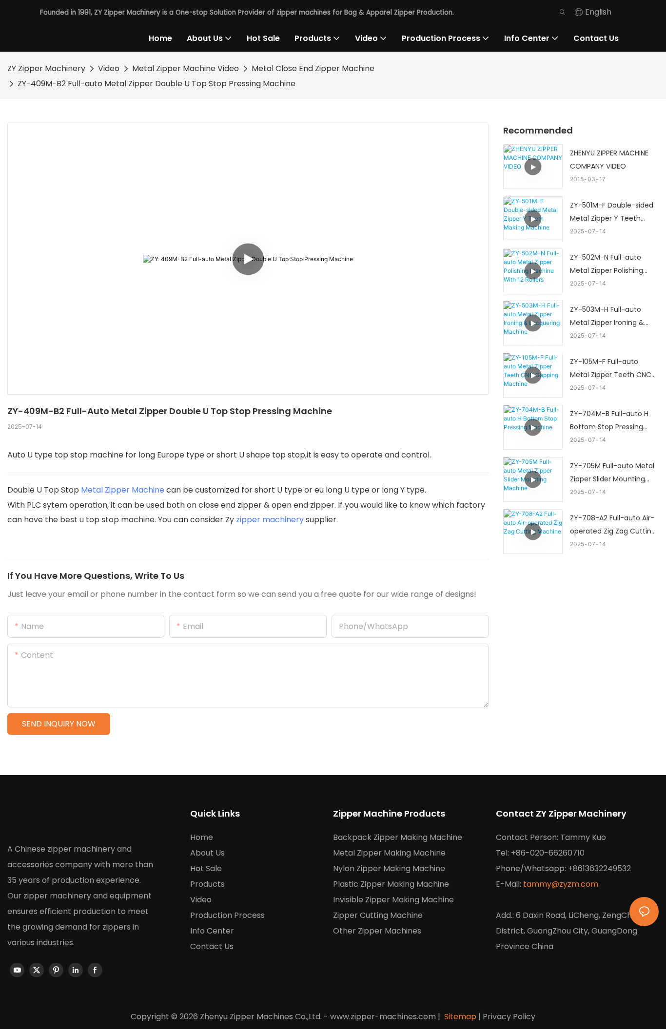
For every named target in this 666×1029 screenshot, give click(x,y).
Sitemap (459, 1016)
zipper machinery (270, 519)
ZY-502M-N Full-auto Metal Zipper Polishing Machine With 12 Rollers (609, 264)
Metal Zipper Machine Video (185, 68)
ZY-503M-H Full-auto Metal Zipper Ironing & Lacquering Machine (607, 317)
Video (108, 68)
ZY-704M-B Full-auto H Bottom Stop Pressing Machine (609, 421)
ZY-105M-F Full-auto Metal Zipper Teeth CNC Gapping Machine (610, 369)
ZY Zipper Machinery (46, 68)
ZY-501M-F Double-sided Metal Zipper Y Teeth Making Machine (611, 212)
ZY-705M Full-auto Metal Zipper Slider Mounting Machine (612, 473)
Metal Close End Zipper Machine (313, 68)
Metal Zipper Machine (122, 489)
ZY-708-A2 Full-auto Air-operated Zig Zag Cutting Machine (613, 525)
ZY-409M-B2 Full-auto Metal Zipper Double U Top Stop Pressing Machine (156, 83)
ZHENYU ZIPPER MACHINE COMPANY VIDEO (609, 159)
